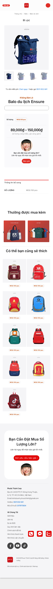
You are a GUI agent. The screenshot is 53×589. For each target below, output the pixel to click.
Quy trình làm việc (14, 527)
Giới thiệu (10, 516)
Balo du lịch (34, 14)
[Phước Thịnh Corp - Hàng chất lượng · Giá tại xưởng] (26, 5)
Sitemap (34, 566)
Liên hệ (10, 519)
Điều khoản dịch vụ (13, 566)
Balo (26, 14)
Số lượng (10, 119)
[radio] (21, 119)
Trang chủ (18, 14)
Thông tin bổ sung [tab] (12, 182)
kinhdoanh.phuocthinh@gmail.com (25, 498)
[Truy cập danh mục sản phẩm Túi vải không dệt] (14, 231)
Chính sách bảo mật (26, 566)
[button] (48, 5)
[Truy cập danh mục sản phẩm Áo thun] (38, 231)
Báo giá (6, 5)
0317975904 (21, 506)
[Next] (45, 47)
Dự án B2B (11, 523)
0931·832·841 (41, 89)
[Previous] (8, 47)
